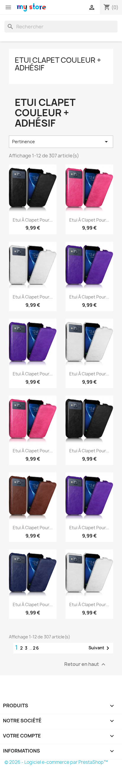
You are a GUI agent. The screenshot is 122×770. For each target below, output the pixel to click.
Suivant (100, 648)
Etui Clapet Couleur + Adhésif (58, 64)
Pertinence (61, 141)
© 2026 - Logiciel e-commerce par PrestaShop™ (56, 762)
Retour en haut (85, 664)
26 (36, 648)
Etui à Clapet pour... (33, 220)
